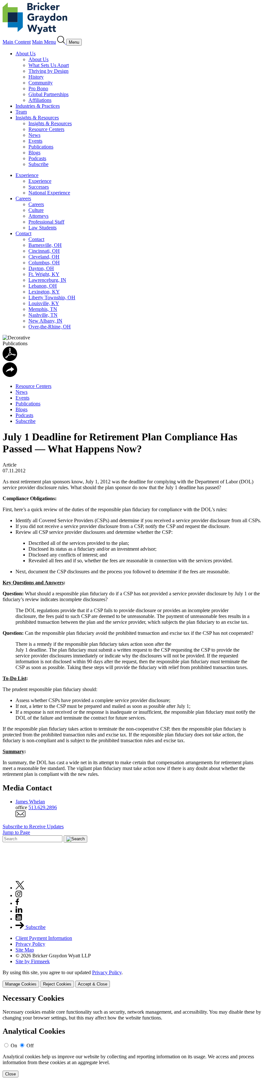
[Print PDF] (10, 359)
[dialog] (132, 978)
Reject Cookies (57, 984)
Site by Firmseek (33, 961)
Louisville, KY (43, 303)
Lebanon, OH (42, 286)
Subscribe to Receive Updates (33, 826)
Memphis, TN (42, 309)
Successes (38, 187)
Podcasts (37, 158)
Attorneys (38, 216)
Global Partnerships (48, 94)
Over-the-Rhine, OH (49, 326)
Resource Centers (46, 129)
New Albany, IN (45, 321)
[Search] (61, 42)
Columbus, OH (44, 262)
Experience (27, 175)
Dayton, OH (41, 268)
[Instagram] (19, 895)
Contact (23, 233)
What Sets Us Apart (48, 65)
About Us (26, 53)
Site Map (25, 950)
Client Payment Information (44, 938)
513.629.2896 (42, 807)
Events (35, 141)
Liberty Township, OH (51, 297)
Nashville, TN (43, 315)
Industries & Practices (38, 106)
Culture (36, 210)
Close (10, 1074)
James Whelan (30, 801)
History (36, 77)
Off (30, 1045)
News (34, 135)
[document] (132, 1036)
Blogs (34, 152)
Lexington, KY (44, 291)
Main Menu (44, 42)
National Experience (49, 192)
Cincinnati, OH (44, 251)
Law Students (42, 227)
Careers (23, 198)
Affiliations (39, 100)
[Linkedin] (19, 911)
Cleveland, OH (43, 256)
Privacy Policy (30, 944)
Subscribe (38, 164)
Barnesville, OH (45, 245)
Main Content (17, 42)
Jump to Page (16, 832)
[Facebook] (17, 903)
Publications (40, 146)
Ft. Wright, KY (43, 274)
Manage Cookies (21, 984)
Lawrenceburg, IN (47, 280)
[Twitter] (20, 887)
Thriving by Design (48, 71)
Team (21, 112)
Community (40, 82)
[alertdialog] (132, 1036)
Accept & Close (92, 984)
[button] (10, 375)
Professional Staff (46, 222)
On (14, 1045)
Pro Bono (38, 88)
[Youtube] (19, 918)
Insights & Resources (37, 117)
